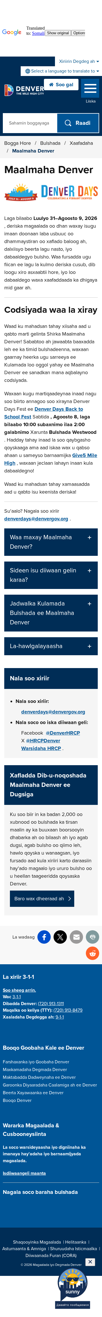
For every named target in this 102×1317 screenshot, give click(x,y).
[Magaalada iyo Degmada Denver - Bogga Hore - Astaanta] (24, 90)
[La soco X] (26, 1205)
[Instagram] (16, 1205)
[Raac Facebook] (6, 1205)
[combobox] (61, 71)
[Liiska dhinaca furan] (90, 89)
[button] (51, 542)
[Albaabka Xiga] (45, 1205)
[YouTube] (36, 1205)
